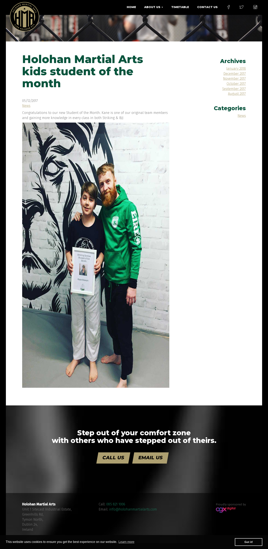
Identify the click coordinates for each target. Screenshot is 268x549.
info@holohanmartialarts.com (133, 509)
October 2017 (236, 84)
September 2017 (234, 89)
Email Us (150, 457)
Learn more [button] (126, 542)
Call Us (113, 457)
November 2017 (234, 78)
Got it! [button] (248, 542)
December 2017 (234, 73)
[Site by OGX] (225, 510)
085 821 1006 (115, 504)
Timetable (180, 7)
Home (131, 7)
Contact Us (207, 7)
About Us (152, 7)
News (26, 106)
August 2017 (237, 94)
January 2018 (236, 68)
